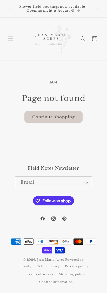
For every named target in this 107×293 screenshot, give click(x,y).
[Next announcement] (97, 8)
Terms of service (40, 274)
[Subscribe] (86, 182)
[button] (10, 38)
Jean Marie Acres (50, 259)
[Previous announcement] (9, 8)
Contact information (56, 282)
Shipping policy (72, 274)
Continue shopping (53, 116)
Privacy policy (77, 266)
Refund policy (48, 266)
